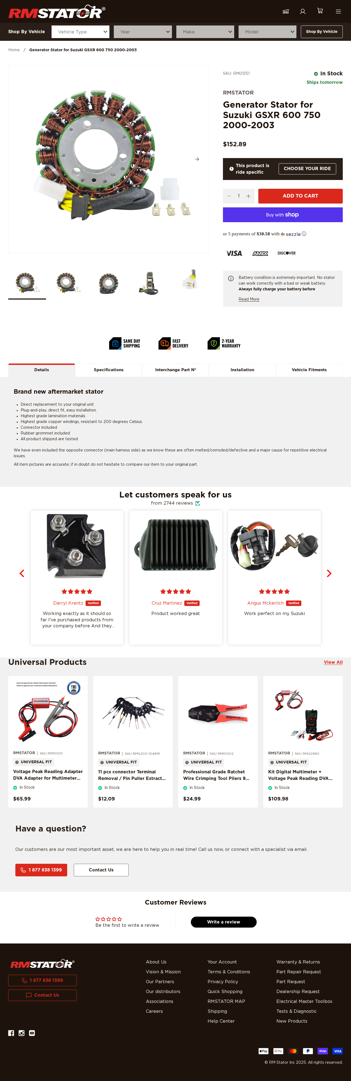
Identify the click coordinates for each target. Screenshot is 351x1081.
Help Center (221, 1021)
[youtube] (32, 1034)
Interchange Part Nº (175, 370)
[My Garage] (285, 11)
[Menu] (338, 11)
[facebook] (11, 1034)
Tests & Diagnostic (296, 1011)
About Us (156, 962)
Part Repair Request (298, 972)
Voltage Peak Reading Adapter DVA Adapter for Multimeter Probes (48, 778)
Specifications (109, 370)
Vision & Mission (163, 972)
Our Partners (160, 982)
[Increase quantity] (248, 196)
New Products (291, 1021)
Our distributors (163, 992)
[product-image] (48, 713)
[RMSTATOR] (57, 11)
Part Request (290, 982)
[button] (283, 234)
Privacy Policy (223, 982)
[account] (302, 11)
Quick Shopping (225, 992)
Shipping (217, 1011)
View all (333, 662)
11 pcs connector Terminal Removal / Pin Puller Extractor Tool (132, 778)
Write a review (223, 922)
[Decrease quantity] (229, 196)
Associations (159, 1001)
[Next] (197, 159)
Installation (242, 370)
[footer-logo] (42, 963)
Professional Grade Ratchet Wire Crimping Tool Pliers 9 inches (214, 778)
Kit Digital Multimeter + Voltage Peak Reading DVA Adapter (298, 778)
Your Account (222, 962)
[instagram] (21, 1034)
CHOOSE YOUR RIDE (307, 169)
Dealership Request (298, 992)
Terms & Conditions (229, 972)
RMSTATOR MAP (226, 1001)
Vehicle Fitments (309, 370)
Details (41, 370)
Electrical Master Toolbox (304, 1001)
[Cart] (319, 11)
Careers (154, 1011)
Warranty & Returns (298, 962)
